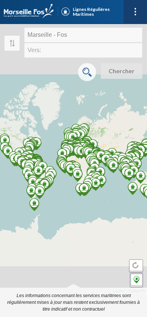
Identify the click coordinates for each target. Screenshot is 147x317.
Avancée (87, 72)
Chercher (122, 70)
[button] (29, 11)
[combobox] (83, 34)
